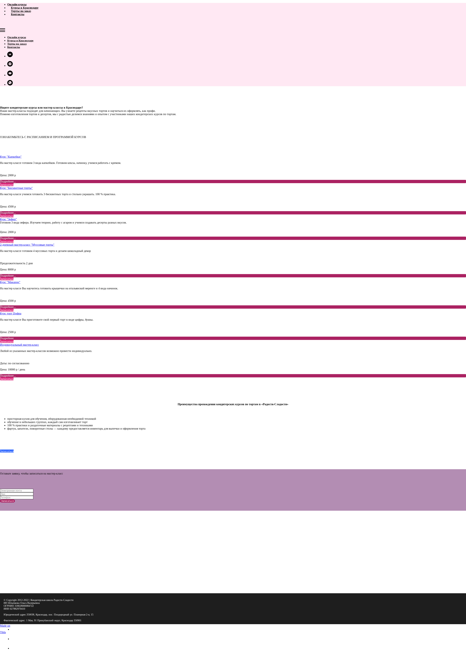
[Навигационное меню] (2, 30)
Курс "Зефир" (8, 219)
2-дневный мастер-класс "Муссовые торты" (27, 244)
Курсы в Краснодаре (24, 7)
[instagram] (10, 65)
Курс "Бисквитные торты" (16, 188)
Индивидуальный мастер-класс (19, 344)
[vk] (10, 56)
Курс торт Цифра (10, 313)
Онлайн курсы (17, 4)
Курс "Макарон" (10, 282)
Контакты (17, 14)
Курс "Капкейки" (11, 156)
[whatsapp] (10, 84)
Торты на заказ (21, 11)
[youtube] (10, 75)
